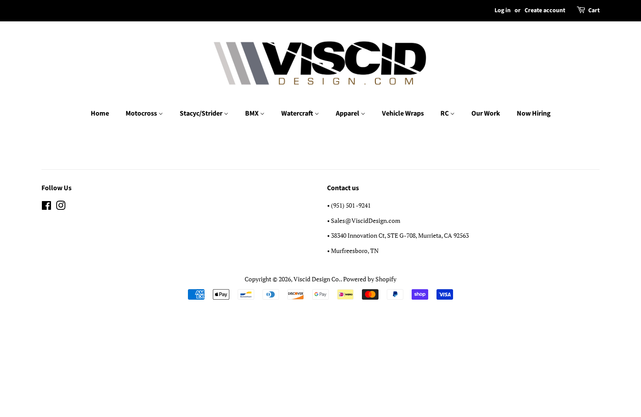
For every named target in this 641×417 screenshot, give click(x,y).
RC (445, 113)
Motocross (142, 113)
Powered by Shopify (369, 279)
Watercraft (297, 113)
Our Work (485, 113)
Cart (594, 10)
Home (100, 113)
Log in (502, 10)
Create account (545, 10)
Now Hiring (534, 113)
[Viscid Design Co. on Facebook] (46, 207)
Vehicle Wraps (403, 113)
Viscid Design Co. (317, 279)
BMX (252, 113)
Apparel (348, 113)
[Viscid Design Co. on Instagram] (60, 207)
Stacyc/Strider (202, 113)
